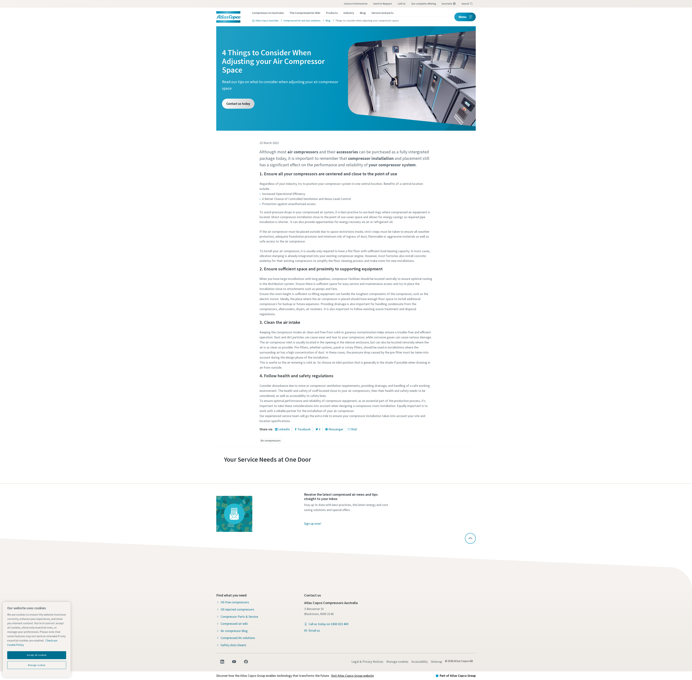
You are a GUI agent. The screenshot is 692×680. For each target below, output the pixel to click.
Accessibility (419, 661)
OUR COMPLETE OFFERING (423, 3)
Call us (401, 3)
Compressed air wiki (234, 624)
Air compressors (271, 440)
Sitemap (436, 661)
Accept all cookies (36, 655)
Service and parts (382, 13)
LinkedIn (284, 429)
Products (332, 13)
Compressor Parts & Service (239, 616)
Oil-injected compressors (237, 609)
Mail (354, 429)
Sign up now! (312, 523)
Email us (314, 630)
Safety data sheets (233, 645)
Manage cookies (397, 661)
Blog (363, 13)
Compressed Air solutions (238, 638)
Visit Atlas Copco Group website (352, 676)
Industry (348, 13)
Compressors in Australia (268, 13)
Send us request (382, 3)
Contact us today (238, 104)
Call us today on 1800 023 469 (328, 624)
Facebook (304, 429)
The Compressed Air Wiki (304, 13)
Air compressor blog (234, 631)
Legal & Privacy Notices (367, 661)
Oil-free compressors (235, 602)
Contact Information (355, 3)
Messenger (336, 429)
